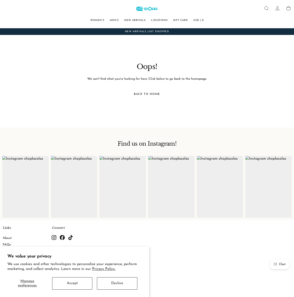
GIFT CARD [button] (180, 20)
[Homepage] (147, 9)
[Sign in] (277, 8)
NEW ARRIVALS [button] (135, 20)
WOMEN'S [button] (97, 20)
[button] (266, 8)
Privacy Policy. (104, 269)
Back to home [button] (147, 94)
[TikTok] (70, 237)
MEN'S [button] (114, 20)
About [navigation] (7, 238)
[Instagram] (54, 237)
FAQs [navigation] (7, 244)
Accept (72, 283)
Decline (117, 283)
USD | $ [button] (198, 20)
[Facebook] (62, 237)
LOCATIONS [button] (159, 20)
